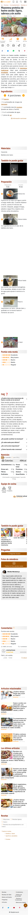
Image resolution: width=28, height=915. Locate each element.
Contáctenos (19, 892)
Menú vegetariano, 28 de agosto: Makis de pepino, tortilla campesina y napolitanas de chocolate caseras (14, 788)
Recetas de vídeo (6, 894)
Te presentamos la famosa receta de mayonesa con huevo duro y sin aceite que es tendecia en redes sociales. (13, 723)
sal (11, 115)
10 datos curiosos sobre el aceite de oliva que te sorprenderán (19, 736)
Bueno (12, 360)
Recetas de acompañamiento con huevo (13, 825)
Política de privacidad (18, 895)
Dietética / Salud (10, 833)
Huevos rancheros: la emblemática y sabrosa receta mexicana (6, 541)
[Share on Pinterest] (24, 51)
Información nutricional (19, 118)
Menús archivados (7, 897)
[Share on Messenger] (8, 51)
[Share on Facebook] (2, 51)
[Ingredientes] (2, 457)
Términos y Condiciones (18, 899)
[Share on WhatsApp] (13, 51)
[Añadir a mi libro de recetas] (24, 45)
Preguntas (4, 899)
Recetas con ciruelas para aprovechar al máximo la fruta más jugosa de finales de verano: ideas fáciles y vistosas (13, 756)
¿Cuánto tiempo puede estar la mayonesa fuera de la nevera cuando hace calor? (20, 803)
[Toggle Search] (21, 2)
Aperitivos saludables (11, 836)
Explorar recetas (6, 831)
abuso (25, 658)
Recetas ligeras (17, 819)
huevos (6, 99)
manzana (4, 104)
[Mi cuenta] (17, 2)
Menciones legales (21, 902)
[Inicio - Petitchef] (2, 5)
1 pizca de (7, 115)
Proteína (8, 839)
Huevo (5, 822)
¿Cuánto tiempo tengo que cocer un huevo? (19, 693)
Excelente (14, 355)
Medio (12, 362)
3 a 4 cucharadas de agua (11, 112)
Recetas (4, 892)
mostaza (19, 107)
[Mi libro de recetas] (13, 2)
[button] (3, 27)
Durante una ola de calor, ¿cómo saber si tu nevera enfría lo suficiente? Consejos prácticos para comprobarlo (14, 773)
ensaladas (4, 72)
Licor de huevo (19, 538)
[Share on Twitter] (19, 51)
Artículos (4, 902)
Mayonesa (6, 819)
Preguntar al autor (14, 553)
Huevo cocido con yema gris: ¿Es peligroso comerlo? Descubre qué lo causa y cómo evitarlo (14, 707)
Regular (13, 365)
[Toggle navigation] (25, 2)
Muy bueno (14, 357)
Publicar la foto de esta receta (14, 566)
